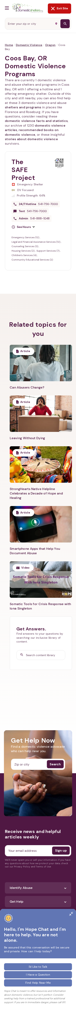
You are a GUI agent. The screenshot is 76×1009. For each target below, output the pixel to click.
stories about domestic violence (31, 139)
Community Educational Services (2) (32, 259)
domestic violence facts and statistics (36, 121)
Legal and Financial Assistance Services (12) (36, 241)
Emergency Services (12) (26, 237)
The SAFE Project (23, 170)
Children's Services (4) (24, 255)
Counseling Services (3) (25, 246)
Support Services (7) (48, 250)
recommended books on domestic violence (32, 132)
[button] (23, 227)
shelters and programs (23, 107)
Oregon (50, 45)
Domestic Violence (29, 45)
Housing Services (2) (23, 250)
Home (9, 45)
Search (55, 764)
